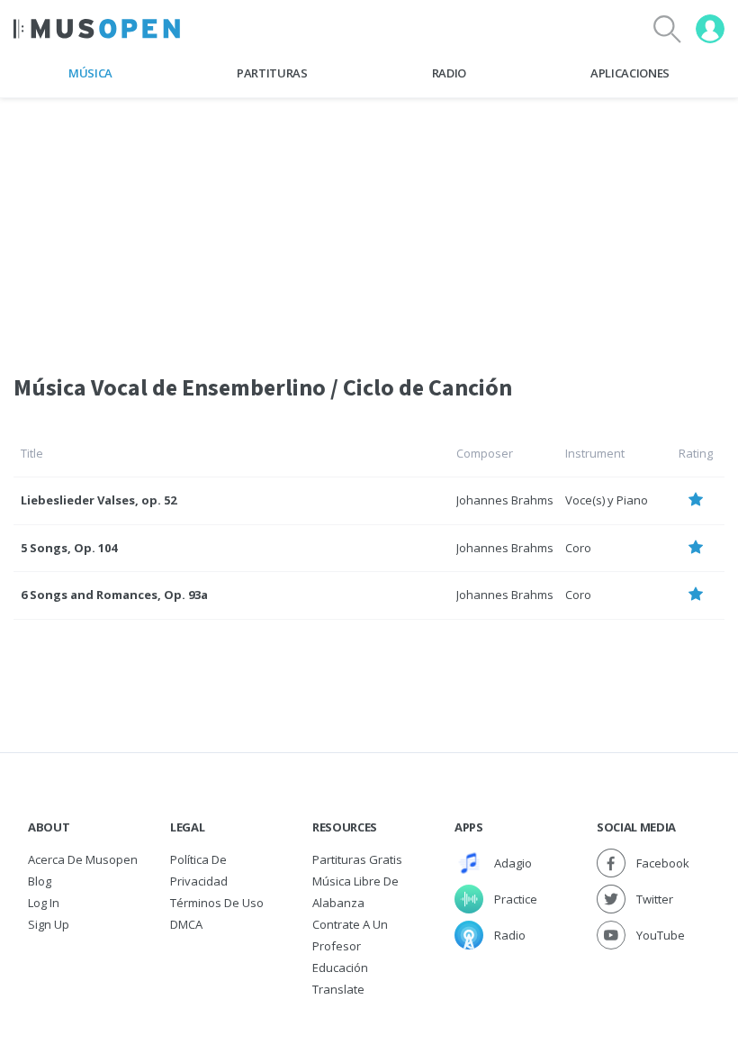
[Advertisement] (369, 224)
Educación (340, 967)
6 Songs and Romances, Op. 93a (114, 594)
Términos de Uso (217, 903)
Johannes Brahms (505, 500)
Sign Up (48, 924)
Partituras (272, 73)
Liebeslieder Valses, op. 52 (98, 500)
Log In (43, 903)
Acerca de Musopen (83, 859)
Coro (578, 548)
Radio (449, 73)
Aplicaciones (630, 73)
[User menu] (710, 28)
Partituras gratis (357, 859)
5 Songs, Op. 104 (69, 548)
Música (90, 73)
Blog (39, 881)
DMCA (186, 924)
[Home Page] (97, 29)
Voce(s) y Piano (606, 500)
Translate (338, 989)
